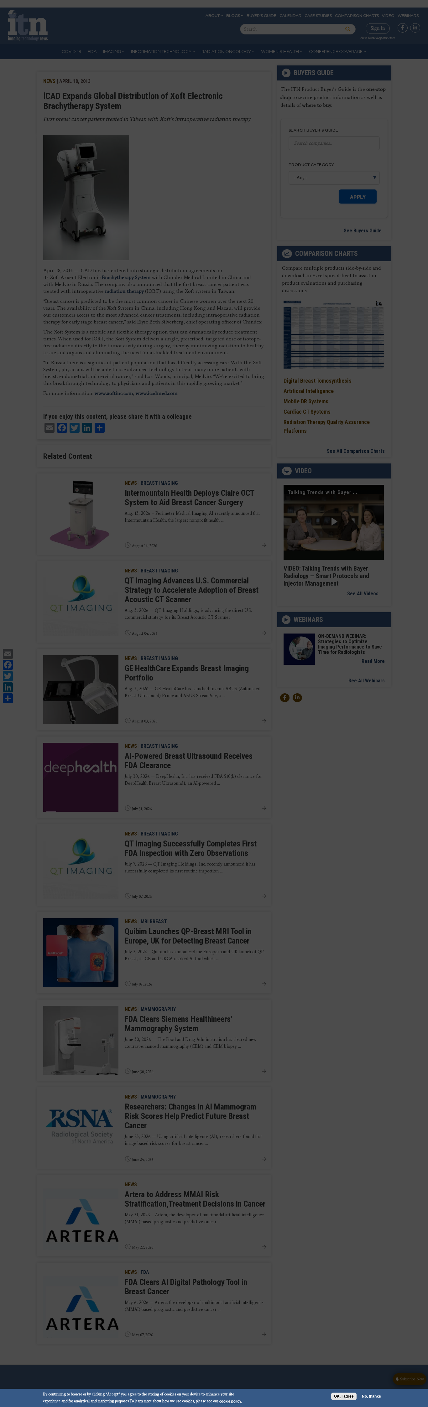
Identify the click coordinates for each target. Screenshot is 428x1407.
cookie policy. (230, 1401)
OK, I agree (344, 1396)
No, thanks (371, 1396)
